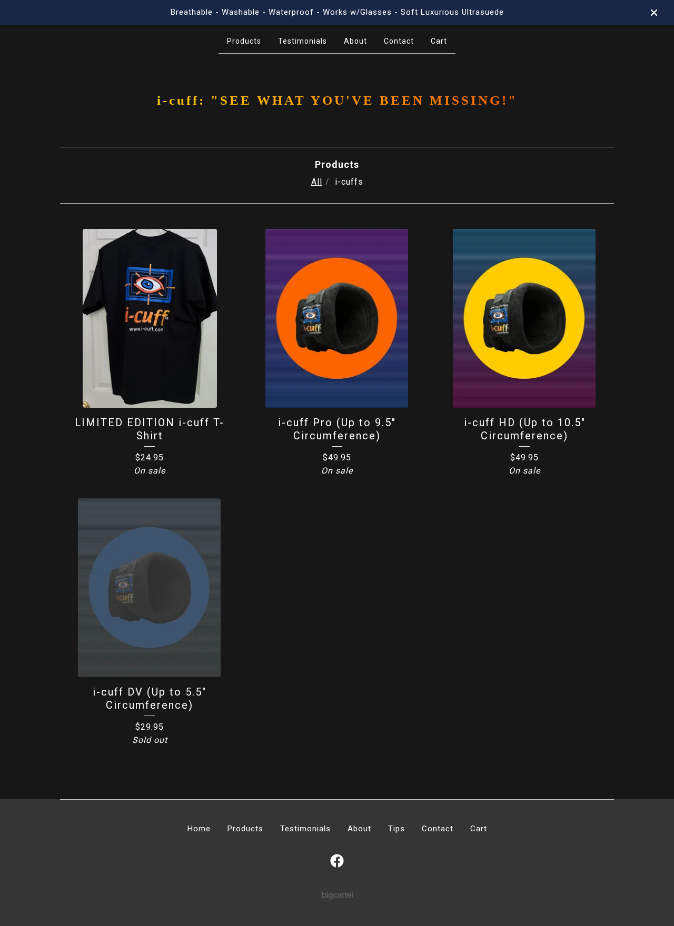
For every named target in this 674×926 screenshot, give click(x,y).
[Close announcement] (654, 12)
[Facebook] (337, 861)
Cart (439, 41)
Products (244, 41)
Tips (396, 828)
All (316, 182)
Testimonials (302, 41)
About (355, 41)
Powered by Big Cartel (337, 895)
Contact (399, 41)
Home (199, 828)
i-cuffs (349, 182)
